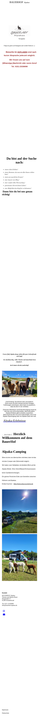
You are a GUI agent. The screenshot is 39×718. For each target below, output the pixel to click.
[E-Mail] (4, 614)
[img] (19, 30)
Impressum (5, 710)
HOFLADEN (22, 52)
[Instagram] (4, 611)
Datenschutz (5, 713)
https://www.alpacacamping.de (23, 484)
